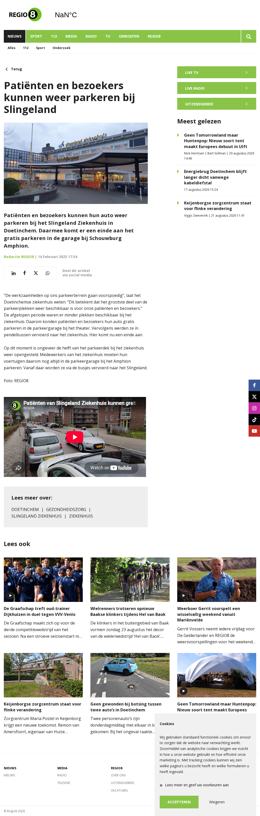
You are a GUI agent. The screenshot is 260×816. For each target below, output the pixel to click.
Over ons (118, 775)
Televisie (63, 783)
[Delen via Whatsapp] (47, 273)
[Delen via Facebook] (24, 273)
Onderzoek (62, 48)
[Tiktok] (254, 419)
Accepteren (179, 801)
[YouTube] (254, 431)
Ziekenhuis (81, 516)
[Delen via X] (36, 273)
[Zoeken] (248, 36)
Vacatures (119, 790)
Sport (36, 36)
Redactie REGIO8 (19, 256)
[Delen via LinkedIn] (13, 273)
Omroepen (129, 36)
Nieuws (15, 36)
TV (107, 36)
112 (54, 36)
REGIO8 (154, 36)
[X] (254, 396)
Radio (91, 36)
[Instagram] (254, 408)
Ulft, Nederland (79, 15)
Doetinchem (25, 509)
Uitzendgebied (122, 783)
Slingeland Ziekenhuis (36, 516)
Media (71, 36)
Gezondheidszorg (66, 509)
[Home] (25, 15)
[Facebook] (254, 385)
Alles (11, 48)
